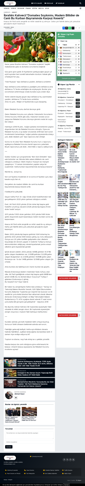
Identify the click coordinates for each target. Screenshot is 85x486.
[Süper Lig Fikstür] (79, 84)
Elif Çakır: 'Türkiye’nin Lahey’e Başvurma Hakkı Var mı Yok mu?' (29, 419)
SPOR (47, 8)
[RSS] (73, 459)
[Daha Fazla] (73, 28)
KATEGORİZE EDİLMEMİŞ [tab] (67, 278)
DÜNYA (13, 8)
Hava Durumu (30, 470)
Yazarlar (60, 3)
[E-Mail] (16, 397)
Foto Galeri (37, 3)
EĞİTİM (34, 8)
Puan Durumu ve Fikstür (13, 473)
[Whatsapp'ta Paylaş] (69, 28)
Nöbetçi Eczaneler (12, 470)
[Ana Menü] (80, 8)
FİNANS (28, 8)
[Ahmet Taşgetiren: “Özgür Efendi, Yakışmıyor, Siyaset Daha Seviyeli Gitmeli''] (12, 411)
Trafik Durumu (68, 470)
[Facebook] (64, 459)
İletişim (10, 479)
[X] (67, 459)
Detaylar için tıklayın (69, 78)
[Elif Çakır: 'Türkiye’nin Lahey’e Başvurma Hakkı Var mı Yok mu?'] (29, 411)
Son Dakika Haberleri (51, 473)
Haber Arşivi (67, 473)
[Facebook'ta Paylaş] (64, 28)
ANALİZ (14, 12)
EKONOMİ (21, 8)
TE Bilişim (78, 480)
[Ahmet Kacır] (9, 395)
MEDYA (41, 8)
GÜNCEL (7, 8)
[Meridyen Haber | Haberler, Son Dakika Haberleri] (10, 3)
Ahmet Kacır (20, 394)
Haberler (7, 12)
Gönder (8, 447)
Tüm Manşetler (30, 473)
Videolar (49, 3)
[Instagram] (70, 459)
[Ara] (80, 3)
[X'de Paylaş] (66, 28)
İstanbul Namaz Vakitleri (52, 470)
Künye (5, 479)
